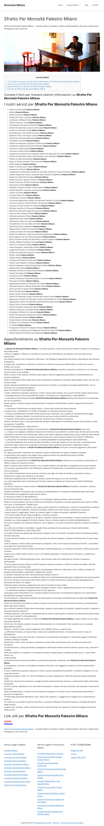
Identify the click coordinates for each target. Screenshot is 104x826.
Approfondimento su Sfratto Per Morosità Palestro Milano (28, 86)
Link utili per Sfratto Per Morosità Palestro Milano (25, 89)
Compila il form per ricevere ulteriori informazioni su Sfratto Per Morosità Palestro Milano (44, 82)
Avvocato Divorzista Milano (15, 761)
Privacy (74, 754)
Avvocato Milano (14, 5)
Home (60, 5)
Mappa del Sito (77, 751)
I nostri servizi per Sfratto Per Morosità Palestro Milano (27, 84)
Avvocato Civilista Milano (14, 754)
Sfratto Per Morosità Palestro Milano (19, 729)
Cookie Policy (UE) (78, 757)
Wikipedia (8, 724)
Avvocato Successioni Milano (16, 778)
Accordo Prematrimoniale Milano (17, 782)
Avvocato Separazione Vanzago (50, 754)
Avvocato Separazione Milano (16, 775)
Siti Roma (56, 823)
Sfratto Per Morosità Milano (15, 785)
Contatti (95, 5)
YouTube (7, 721)
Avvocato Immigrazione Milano (16, 764)
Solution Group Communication (72, 823)
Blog (86, 5)
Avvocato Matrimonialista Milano (17, 768)
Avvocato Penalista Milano (14, 771)
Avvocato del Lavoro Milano (15, 757)
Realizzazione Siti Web (43, 823)
